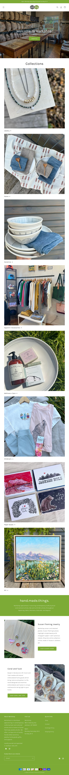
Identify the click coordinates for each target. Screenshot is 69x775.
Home (6, 196)
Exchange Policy (49, 728)
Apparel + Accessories (12, 328)
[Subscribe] (32, 758)
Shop (46, 720)
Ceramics (7, 262)
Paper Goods (8, 525)
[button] (3, 7)
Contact (47, 724)
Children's (8, 459)
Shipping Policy (49, 731)
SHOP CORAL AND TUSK (17, 695)
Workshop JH (32, 772)
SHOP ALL (34, 38)
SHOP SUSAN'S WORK (47, 648)
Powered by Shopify (39, 772)
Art (5, 590)
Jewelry (6, 131)
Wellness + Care (10, 393)
